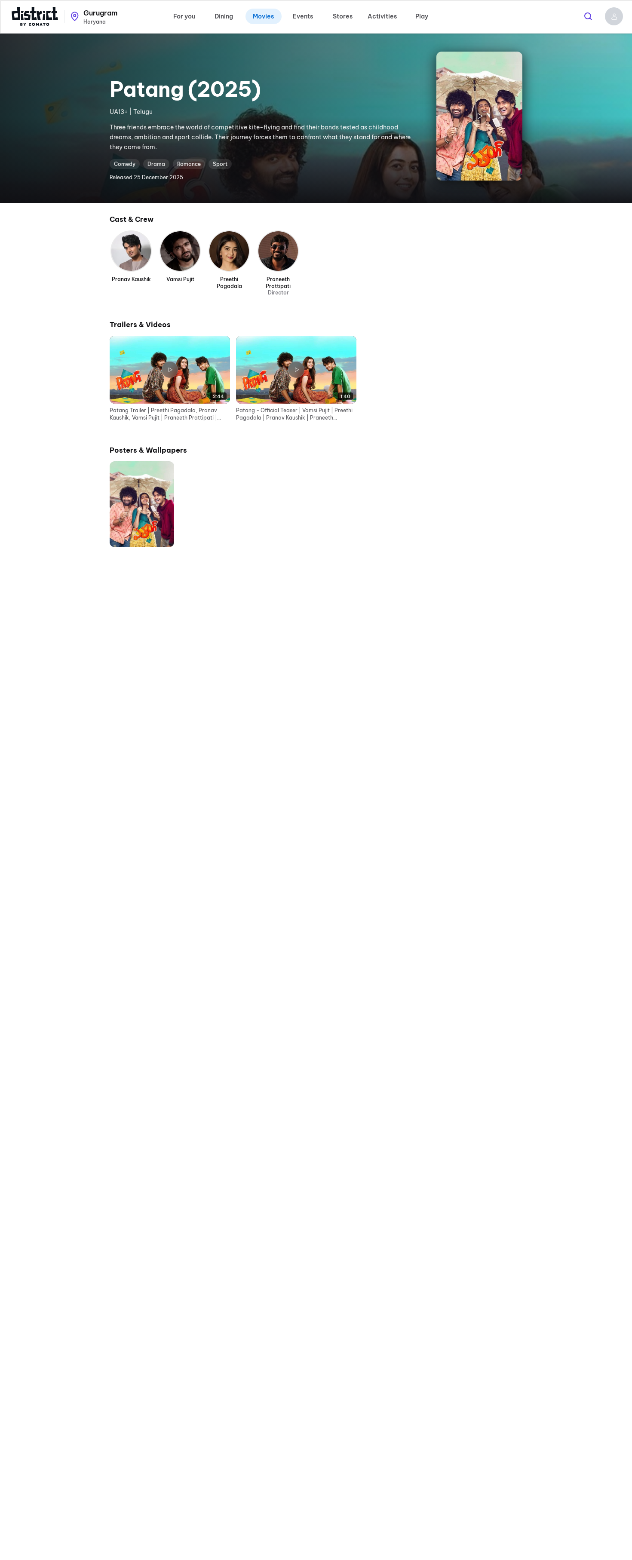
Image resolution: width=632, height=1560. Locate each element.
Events (303, 16)
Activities (382, 16)
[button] (614, 16)
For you (184, 16)
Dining (224, 16)
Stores (343, 16)
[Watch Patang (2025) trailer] (479, 116)
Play (421, 16)
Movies (263, 16)
